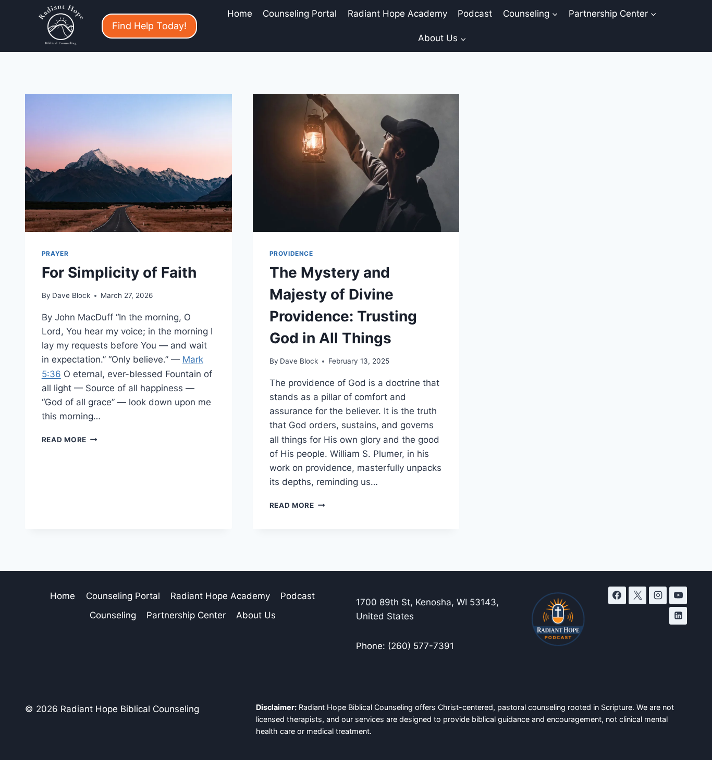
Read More (69, 439)
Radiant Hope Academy (397, 13)
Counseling (113, 615)
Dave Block (71, 295)
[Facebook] (617, 595)
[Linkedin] (678, 616)
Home (239, 13)
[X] (637, 595)
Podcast (475, 13)
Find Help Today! (149, 25)
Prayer (55, 253)
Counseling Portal (300, 13)
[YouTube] (678, 595)
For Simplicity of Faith (119, 272)
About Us (256, 615)
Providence (291, 253)
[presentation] (128, 163)
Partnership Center (186, 615)
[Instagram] (658, 595)
